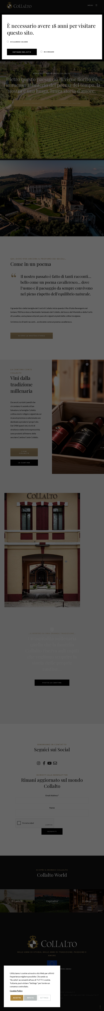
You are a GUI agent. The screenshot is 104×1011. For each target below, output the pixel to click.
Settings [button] (44, 998)
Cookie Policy (16, 991)
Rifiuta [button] (30, 998)
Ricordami (49, 52)
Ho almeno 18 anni (19, 42)
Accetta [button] (17, 998)
